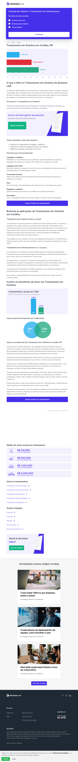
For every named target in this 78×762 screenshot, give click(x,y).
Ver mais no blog (39, 683)
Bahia (33, 732)
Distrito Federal (46, 732)
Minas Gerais (41, 734)
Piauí (8, 736)
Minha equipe (17, 27)
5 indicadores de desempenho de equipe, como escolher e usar (37, 631)
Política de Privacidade (60, 753)
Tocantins (34, 738)
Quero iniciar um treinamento (37, 203)
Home (8, 42)
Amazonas (26, 732)
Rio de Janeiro (15, 736)
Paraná (13, 42)
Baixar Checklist (17, 125)
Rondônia (51, 736)
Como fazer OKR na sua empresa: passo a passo (37, 594)
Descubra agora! (16, 548)
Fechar (14, 759)
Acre (8, 732)
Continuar (39, 34)
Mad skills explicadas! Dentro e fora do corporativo (38, 668)
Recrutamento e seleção (14, 743)
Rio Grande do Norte (27, 736)
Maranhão (10, 734)
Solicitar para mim (18, 20)
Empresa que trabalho (20, 24)
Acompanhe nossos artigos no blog (39, 564)
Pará (47, 734)
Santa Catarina (11, 738)
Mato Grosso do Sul (29, 734)
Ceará (38, 732)
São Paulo (20, 738)
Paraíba (52, 734)
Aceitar (5, 759)
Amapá (19, 732)
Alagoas (13, 732)
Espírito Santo (56, 732)
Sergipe (27, 738)
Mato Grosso (18, 734)
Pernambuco (66, 734)
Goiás (64, 732)
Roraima (57, 736)
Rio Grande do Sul (41, 736)
